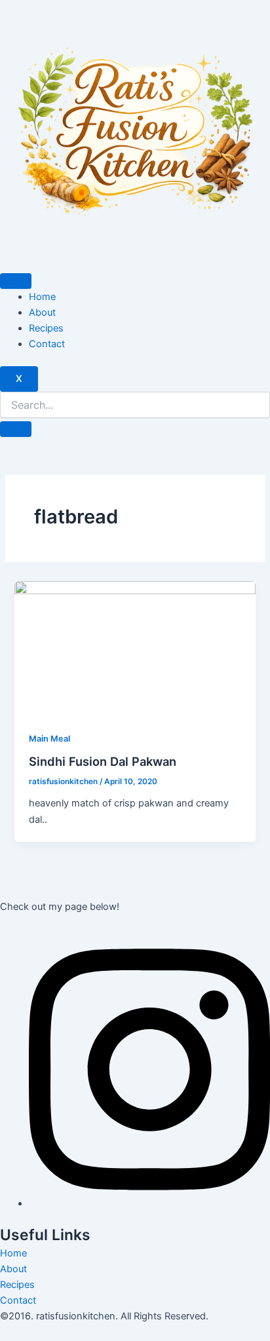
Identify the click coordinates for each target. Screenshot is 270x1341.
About (42, 312)
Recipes (46, 328)
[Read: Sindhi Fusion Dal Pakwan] (134, 648)
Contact (47, 344)
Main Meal (49, 739)
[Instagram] (149, 1203)
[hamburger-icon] (15, 281)
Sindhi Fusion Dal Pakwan (102, 761)
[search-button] (15, 429)
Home (42, 297)
